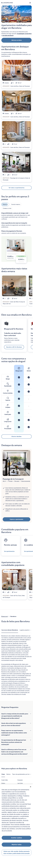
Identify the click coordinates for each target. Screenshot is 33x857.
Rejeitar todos (16, 845)
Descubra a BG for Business (14, 345)
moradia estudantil (7, 35)
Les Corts (20, 781)
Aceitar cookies (16, 838)
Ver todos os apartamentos (16, 188)
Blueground (4, 614)
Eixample (20, 778)
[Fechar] (30, 787)
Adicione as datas (16, 40)
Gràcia (3, 781)
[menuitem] (9, 629)
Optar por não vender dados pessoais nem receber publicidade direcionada (16, 852)
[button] (30, 2)
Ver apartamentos (9, 549)
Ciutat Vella (4, 778)
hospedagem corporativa (24, 33)
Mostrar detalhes (16, 434)
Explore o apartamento (16, 517)
